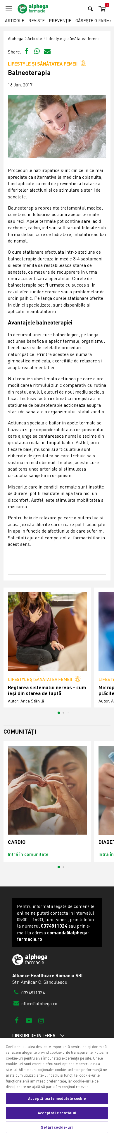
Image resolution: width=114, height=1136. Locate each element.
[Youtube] (28, 1020)
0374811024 (32, 993)
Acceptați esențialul (57, 1112)
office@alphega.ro (38, 1003)
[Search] (90, 9)
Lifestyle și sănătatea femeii (72, 38)
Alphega (15, 38)
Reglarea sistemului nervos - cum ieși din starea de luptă (47, 690)
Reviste (36, 20)
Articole (14, 20)
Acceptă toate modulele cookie (57, 1098)
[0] (101, 9)
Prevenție (60, 20)
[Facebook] (16, 1020)
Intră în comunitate (28, 854)
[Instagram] (41, 1020)
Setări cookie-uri (57, 1127)
